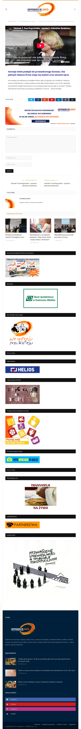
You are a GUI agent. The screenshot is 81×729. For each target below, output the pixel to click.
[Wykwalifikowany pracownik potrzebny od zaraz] (65, 226)
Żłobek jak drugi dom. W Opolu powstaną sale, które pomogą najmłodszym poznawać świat (44, 660)
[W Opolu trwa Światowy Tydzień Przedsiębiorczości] (16, 226)
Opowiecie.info (25, 199)
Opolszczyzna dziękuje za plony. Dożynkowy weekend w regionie (40, 682)
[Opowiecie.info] (41, 9)
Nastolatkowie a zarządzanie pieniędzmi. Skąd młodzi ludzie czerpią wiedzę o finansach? (40, 237)
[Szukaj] (75, 9)
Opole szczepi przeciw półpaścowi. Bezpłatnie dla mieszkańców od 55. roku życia (46, 670)
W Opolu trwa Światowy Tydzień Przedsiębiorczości (14, 236)
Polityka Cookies (62, 724)
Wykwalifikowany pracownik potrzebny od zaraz (63, 236)
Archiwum (37, 724)
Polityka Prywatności (48, 724)
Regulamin (72, 724)
